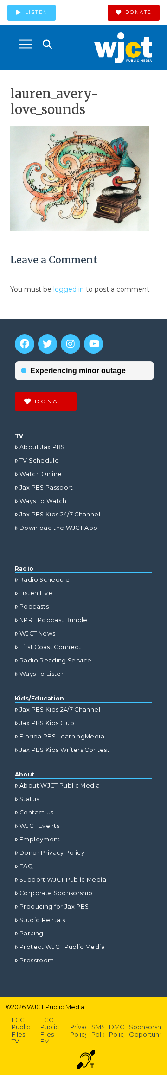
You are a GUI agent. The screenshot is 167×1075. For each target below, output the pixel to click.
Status (29, 798)
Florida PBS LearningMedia (61, 736)
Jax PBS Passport (46, 487)
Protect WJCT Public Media (62, 946)
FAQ (26, 866)
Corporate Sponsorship (55, 893)
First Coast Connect (50, 646)
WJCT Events (39, 825)
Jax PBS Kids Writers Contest (64, 749)
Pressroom (36, 960)
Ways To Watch (43, 500)
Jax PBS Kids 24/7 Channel (59, 514)
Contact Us (36, 812)
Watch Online (40, 474)
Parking (31, 933)
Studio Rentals (42, 919)
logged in (68, 289)
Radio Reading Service (55, 660)
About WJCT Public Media (59, 785)
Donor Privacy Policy (51, 852)
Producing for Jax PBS (54, 906)
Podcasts (34, 606)
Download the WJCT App (58, 527)
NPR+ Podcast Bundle (53, 620)
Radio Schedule (44, 579)
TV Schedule (39, 460)
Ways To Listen (42, 673)
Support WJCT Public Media (62, 879)
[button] (26, 44)
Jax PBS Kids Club (46, 722)
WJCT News (37, 633)
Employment (39, 839)
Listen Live (35, 593)
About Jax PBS (42, 447)
